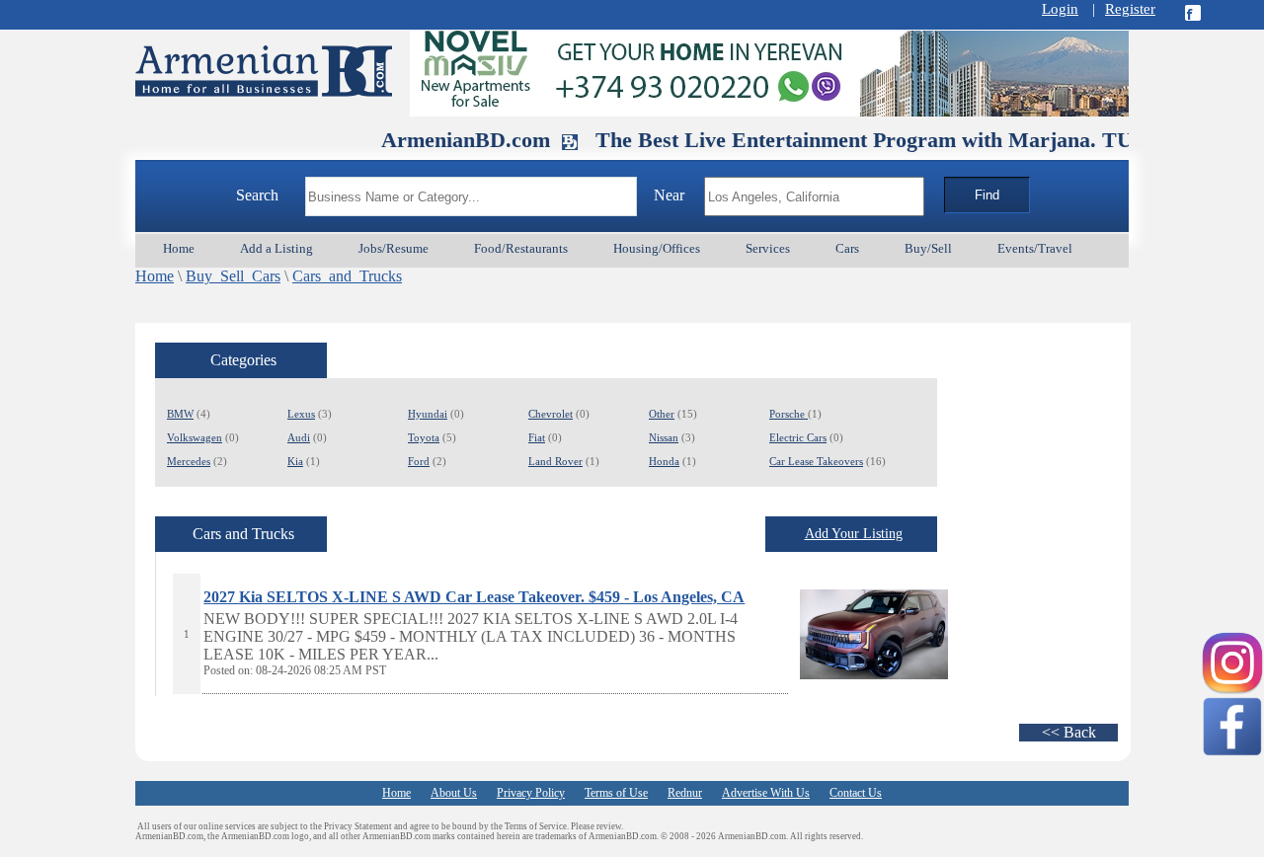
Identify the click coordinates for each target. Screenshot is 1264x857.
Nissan (663, 437)
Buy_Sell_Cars (233, 276)
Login (1060, 9)
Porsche (788, 414)
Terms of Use (616, 793)
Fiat (536, 437)
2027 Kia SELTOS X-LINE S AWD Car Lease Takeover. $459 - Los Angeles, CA (474, 596)
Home (154, 276)
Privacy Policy (531, 793)
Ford (419, 461)
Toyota (423, 437)
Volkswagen (194, 437)
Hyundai (427, 414)
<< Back (1069, 732)
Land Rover (555, 461)
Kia (295, 461)
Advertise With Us (766, 793)
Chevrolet (550, 414)
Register (1130, 9)
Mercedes (188, 461)
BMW (180, 414)
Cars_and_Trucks (347, 276)
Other (661, 414)
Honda (664, 461)
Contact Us (856, 793)
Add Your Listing (854, 533)
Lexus (301, 414)
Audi (298, 437)
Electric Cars (798, 437)
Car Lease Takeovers (816, 461)
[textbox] (471, 196)
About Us (454, 793)
